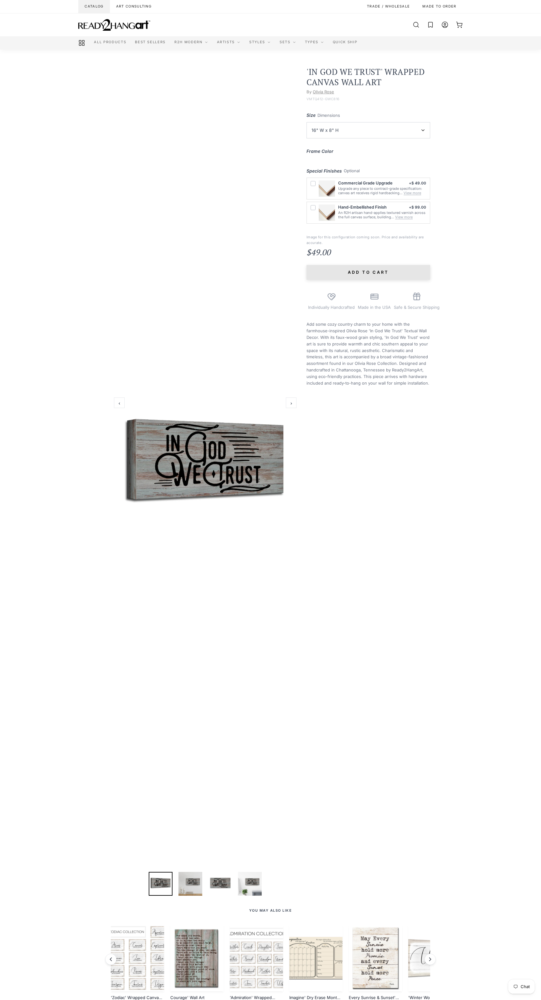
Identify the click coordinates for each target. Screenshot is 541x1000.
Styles (257, 42)
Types (311, 42)
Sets (285, 42)
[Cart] (459, 24)
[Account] (444, 24)
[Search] (416, 24)
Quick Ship (345, 42)
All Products (110, 42)
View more (412, 193)
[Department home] (81, 42)
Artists (226, 42)
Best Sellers (150, 42)
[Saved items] (430, 24)
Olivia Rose (323, 91)
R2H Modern (188, 42)
